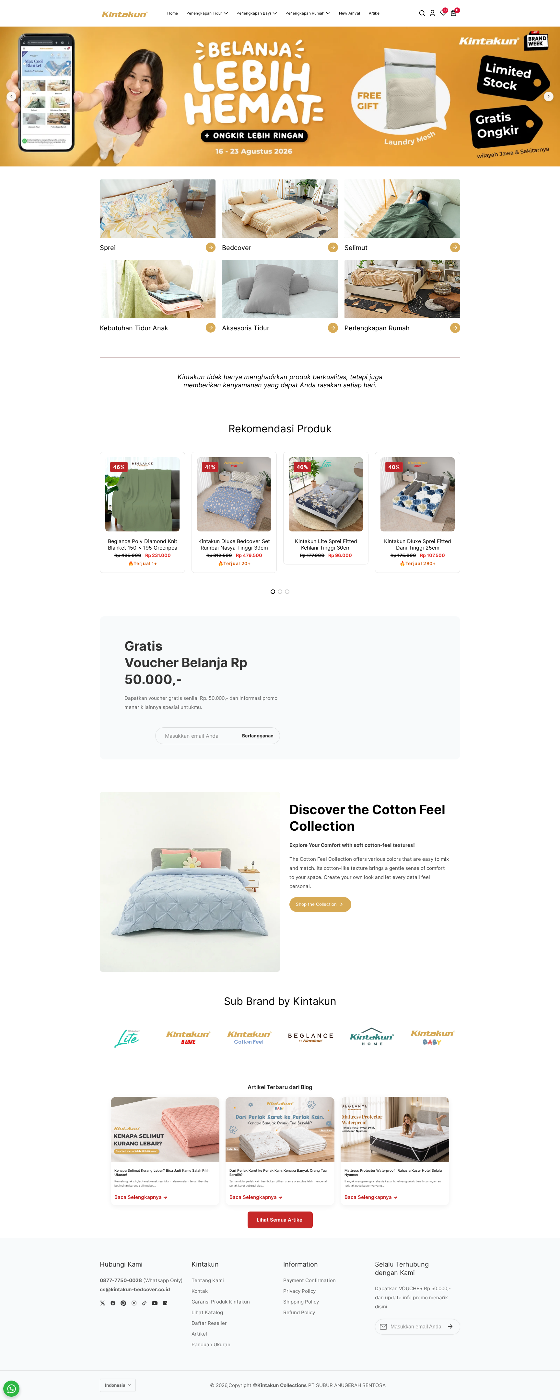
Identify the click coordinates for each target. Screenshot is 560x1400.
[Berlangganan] (450, 1327)
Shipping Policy (301, 1302)
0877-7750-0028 (121, 1280)
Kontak (200, 1291)
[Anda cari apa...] (423, 13)
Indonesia (115, 1385)
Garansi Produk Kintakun (221, 1302)
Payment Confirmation (309, 1280)
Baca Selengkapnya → (141, 1197)
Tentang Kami (208, 1280)
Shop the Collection (316, 904)
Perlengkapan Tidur (204, 13)
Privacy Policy (299, 1291)
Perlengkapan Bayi (254, 13)
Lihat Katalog (207, 1312)
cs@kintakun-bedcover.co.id (135, 1289)
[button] (273, 591)
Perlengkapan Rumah (305, 13)
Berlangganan (258, 735)
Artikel (374, 13)
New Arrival (349, 13)
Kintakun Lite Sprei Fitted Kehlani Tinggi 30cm (326, 544)
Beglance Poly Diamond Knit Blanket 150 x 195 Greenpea (142, 544)
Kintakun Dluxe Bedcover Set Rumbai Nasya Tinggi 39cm (234, 544)
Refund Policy (299, 1312)
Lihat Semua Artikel (280, 1220)
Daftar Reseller (209, 1323)
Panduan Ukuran (211, 1344)
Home (172, 13)
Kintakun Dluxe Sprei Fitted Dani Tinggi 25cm (417, 544)
